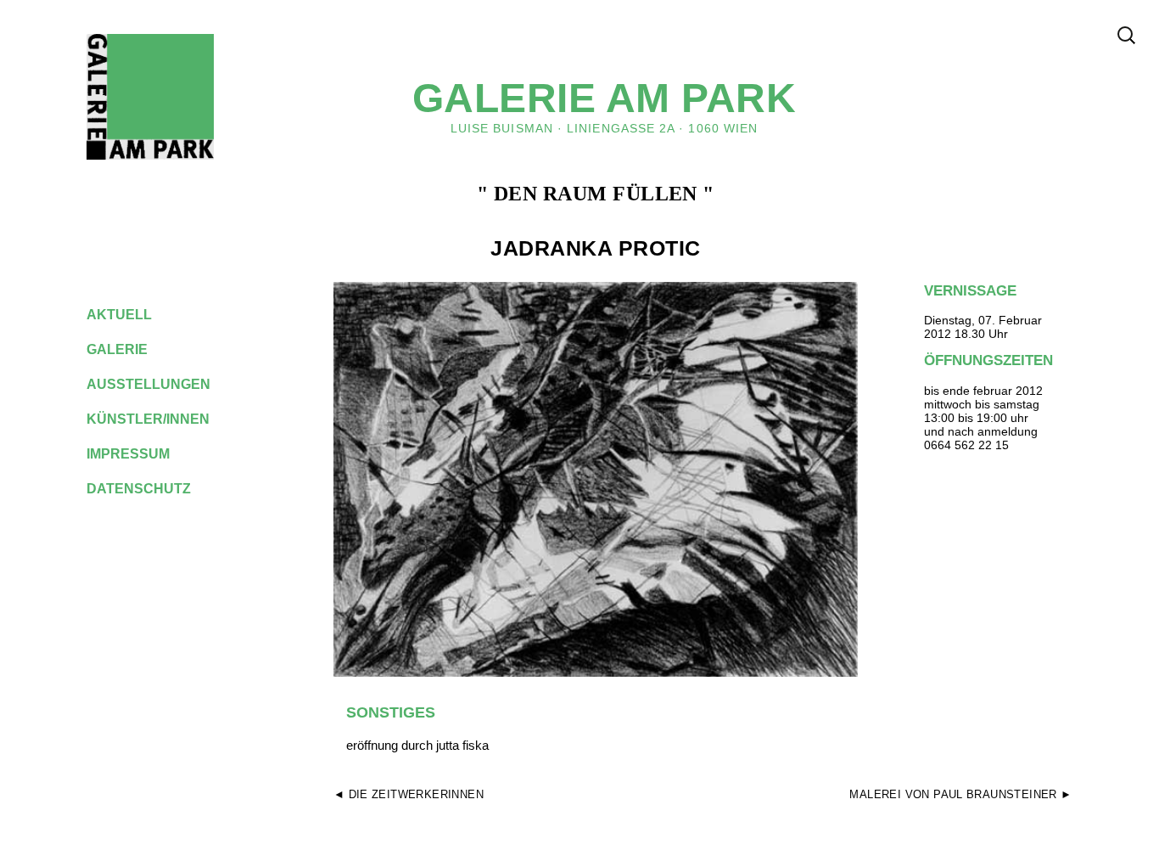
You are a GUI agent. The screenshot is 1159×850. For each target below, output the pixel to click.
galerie (130, 349)
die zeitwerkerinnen (416, 794)
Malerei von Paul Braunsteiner (952, 794)
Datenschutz (152, 488)
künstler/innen (161, 419)
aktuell (132, 314)
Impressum (141, 454)
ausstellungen (162, 384)
